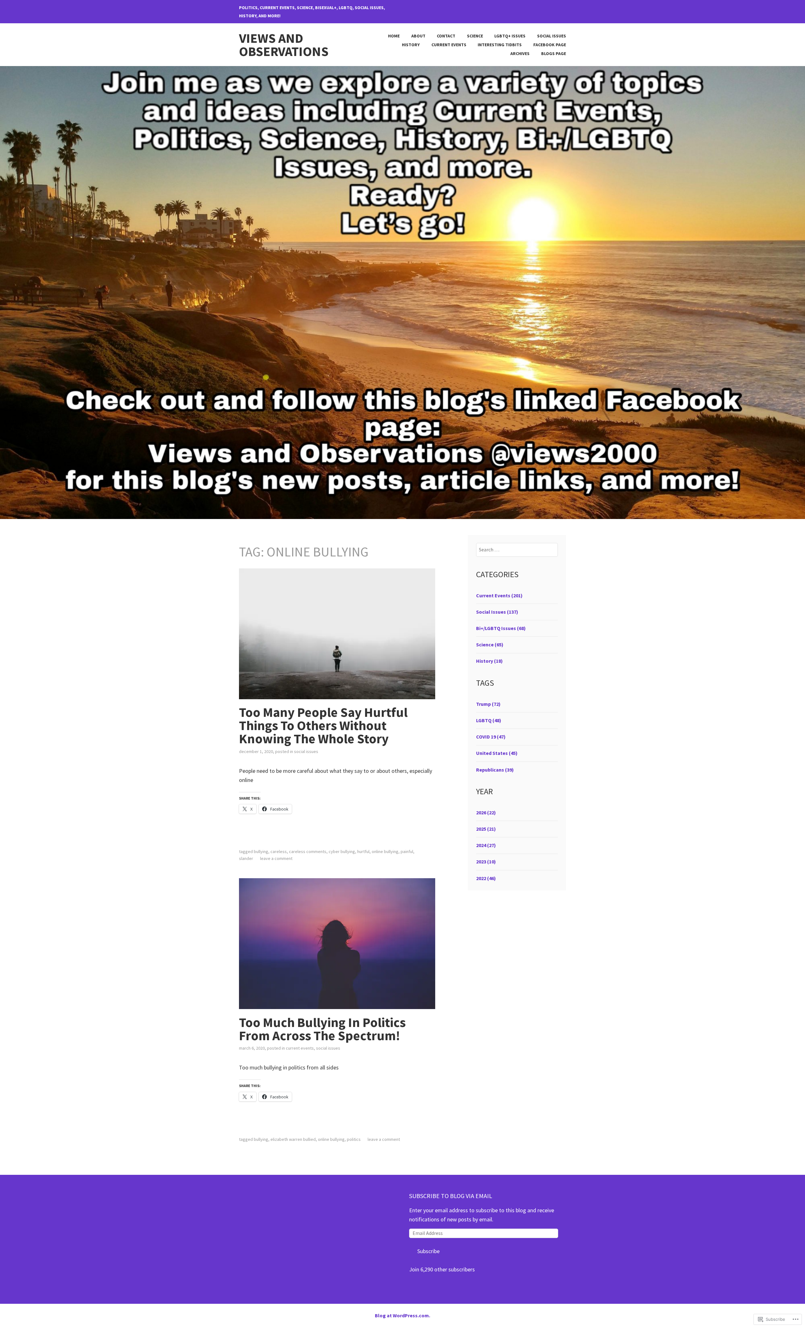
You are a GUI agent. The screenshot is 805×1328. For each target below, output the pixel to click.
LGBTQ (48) (488, 720)
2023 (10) (486, 861)
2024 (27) (486, 845)
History (411, 44)
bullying (261, 851)
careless (278, 851)
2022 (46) (486, 878)
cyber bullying (342, 851)
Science (475, 36)
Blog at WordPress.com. (402, 1315)
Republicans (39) (495, 770)
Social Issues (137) (497, 612)
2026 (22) (486, 812)
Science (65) (489, 644)
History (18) (489, 661)
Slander (246, 858)
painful (407, 851)
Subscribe (428, 1251)
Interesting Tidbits (500, 44)
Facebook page (549, 44)
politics (354, 1139)
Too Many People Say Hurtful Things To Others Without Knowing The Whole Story (323, 725)
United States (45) (497, 753)
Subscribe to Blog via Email (450, 1196)
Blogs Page (553, 53)
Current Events (448, 44)
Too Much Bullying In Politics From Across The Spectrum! (322, 1029)
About (418, 36)
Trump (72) (488, 704)
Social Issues (551, 36)
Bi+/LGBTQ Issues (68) (501, 628)
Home (394, 36)
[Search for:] (517, 549)
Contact (446, 36)
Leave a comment (276, 858)
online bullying (385, 851)
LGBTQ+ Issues (509, 36)
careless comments (307, 851)
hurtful (363, 851)
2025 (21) (486, 829)
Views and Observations (284, 44)
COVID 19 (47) (491, 737)
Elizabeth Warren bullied (293, 1139)
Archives (520, 53)
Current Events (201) (499, 595)
